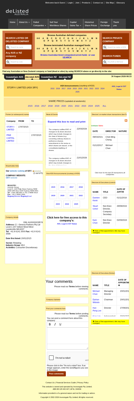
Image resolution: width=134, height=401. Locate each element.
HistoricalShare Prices (91, 24)
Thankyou (116, 24)
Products (86, 3)
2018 (69, 88)
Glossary (120, 3)
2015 (52, 88)
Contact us (98, 3)
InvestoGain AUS (14, 77)
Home (12, 22)
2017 (64, 88)
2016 (58, 88)
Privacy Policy (83, 383)
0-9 (38, 38)
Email (26, 196)
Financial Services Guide (66, 383)
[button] (49, 324)
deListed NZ (65, 77)
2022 (91, 88)
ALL (104, 106)
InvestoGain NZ (49, 77)
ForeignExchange (105, 24)
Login (70, 3)
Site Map (110, 3)
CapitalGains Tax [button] (75, 24)
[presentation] (50, 324)
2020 (80, 88)
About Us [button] (23, 22)
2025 (77, 92)
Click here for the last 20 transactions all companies (110, 173)
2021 (86, 88)
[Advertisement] (24, 282)
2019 (75, 88)
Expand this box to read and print (66, 121)
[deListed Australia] (17, 12)
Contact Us (50, 383)
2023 (97, 88)
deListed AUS (32, 77)
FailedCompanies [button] (38, 24)
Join (77, 3)
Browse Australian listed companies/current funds (64, 55)
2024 (102, 88)
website (11, 178)
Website (14, 196)
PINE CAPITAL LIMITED (11, 138)
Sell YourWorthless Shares (58, 24)
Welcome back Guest (55, 3)
